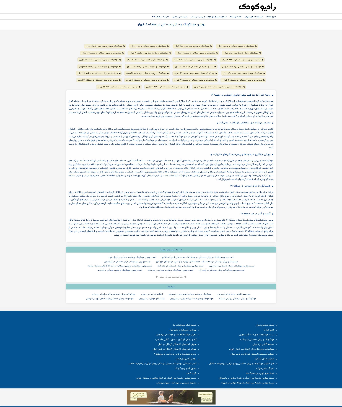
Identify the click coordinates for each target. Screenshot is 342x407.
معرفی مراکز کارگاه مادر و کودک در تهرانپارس (176, 334)
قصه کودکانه (235, 16)
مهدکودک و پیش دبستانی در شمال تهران (104, 46)
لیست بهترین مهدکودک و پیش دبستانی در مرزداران (231, 265)
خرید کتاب (191, 373)
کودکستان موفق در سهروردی (151, 298)
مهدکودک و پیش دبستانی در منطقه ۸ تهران (241, 66)
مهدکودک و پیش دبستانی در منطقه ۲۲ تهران (118, 86)
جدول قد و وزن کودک (185, 368)
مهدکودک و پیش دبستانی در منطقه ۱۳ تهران (194, 73)
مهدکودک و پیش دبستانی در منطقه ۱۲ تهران (242, 73)
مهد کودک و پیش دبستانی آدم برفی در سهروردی (191, 298)
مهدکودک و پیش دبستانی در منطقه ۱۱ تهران (98, 66)
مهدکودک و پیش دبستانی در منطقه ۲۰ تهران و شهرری (218, 86)
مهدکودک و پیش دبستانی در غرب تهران (241, 52)
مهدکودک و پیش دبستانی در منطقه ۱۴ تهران (146, 73)
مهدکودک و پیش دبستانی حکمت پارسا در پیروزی (114, 294)
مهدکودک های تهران (254, 16)
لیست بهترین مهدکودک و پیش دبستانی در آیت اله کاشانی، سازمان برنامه (120, 265)
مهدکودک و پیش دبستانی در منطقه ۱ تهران (196, 52)
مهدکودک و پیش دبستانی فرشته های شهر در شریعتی (109, 298)
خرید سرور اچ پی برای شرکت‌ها (260, 373)
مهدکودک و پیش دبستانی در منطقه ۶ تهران (146, 59)
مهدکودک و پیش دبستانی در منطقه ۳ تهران (101, 52)
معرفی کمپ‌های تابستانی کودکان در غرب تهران (252, 354)
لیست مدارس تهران (265, 325)
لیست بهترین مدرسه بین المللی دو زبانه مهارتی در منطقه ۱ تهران (166, 378)
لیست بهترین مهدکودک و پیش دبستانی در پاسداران (221, 270)
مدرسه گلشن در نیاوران (263, 344)
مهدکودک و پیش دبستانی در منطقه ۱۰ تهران (146, 66)
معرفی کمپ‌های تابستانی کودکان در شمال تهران (251, 349)
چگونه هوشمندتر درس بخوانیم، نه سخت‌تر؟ (175, 354)
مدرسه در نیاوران (179, 16)
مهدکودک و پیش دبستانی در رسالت (257, 339)
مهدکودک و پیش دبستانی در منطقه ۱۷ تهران (194, 80)
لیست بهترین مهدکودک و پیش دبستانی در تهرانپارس (127, 261)
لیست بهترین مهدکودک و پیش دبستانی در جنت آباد (180, 265)
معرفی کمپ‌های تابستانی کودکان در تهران (176, 344)
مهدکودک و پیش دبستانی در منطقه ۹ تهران (194, 66)
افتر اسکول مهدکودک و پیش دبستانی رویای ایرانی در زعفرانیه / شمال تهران (243, 364)
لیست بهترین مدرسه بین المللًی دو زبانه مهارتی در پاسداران (246, 378)
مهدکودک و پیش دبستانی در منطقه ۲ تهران (148, 52)
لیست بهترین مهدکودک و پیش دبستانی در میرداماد (170, 270)
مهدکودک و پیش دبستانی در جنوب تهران (236, 46)
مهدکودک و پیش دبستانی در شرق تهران (148, 46)
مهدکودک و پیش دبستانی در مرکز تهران (192, 46)
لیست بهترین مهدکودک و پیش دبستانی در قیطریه (120, 270)
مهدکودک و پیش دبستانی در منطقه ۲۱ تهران (166, 86)
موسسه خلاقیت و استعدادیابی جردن (233, 294)
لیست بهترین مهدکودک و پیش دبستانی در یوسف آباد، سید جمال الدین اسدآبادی (198, 257)
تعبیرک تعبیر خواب (265, 368)
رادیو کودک (271, 16)
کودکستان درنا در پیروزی (152, 294)
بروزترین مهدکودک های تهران (182, 330)
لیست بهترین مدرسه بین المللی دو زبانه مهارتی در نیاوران (247, 383)
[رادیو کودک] (257, 7)
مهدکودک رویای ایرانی (186, 358)
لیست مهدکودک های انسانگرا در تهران (256, 334)
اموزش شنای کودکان (264, 358)
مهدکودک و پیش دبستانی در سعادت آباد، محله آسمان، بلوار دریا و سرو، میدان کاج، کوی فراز (197, 261)
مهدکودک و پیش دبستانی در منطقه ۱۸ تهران (146, 80)
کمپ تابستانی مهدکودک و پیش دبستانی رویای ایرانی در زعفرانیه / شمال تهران (164, 364)
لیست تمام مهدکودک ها (184, 325)
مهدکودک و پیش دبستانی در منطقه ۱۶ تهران (242, 80)
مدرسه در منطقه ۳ (160, 16)
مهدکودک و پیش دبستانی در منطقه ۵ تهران (193, 59)
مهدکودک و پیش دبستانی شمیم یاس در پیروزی (190, 294)
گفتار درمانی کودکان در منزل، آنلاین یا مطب (175, 339)
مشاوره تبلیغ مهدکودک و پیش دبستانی (209, 16)
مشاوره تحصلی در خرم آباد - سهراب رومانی (176, 383)
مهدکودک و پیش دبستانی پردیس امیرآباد (237, 298)
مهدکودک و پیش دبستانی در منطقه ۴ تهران (241, 59)
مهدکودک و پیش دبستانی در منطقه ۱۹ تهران (98, 80)
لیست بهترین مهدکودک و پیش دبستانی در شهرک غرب (132, 257)
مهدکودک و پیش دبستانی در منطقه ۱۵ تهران (98, 73)
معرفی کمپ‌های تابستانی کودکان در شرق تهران (174, 349)
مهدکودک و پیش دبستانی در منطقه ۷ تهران (98, 59)
